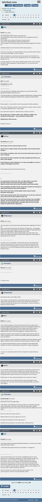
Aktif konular (19, 5)
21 (18, 17)
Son (9, 19)
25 (28, 17)
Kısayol (34, 23)
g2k (5, 27)
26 (30, 17)
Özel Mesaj (40, 23)
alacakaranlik (8, 293)
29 (38, 17)
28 (35, 17)
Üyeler (28, 5)
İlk (3, 15)
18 (10, 17)
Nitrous (6, 136)
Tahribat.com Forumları (8, 8)
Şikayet (37, 23)
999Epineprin (8, 216)
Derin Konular (7, 10)
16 (5, 17)
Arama (36, 5)
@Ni (2, 233)
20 (15, 17)
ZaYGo (6, 365)
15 (2, 17)
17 (7, 17)
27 (33, 17)
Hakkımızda (30, 500)
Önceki (7, 15)
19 (13, 17)
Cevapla (6, 486)
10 (28, 15)
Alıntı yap (38, 70)
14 (38, 15)
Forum (9, 5)
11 (31, 15)
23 (23, 17)
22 (20, 17)
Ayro (5, 315)
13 (36, 15)
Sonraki (4, 19)
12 (33, 15)
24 (25, 17)
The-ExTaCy (7, 77)
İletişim (36, 500)
